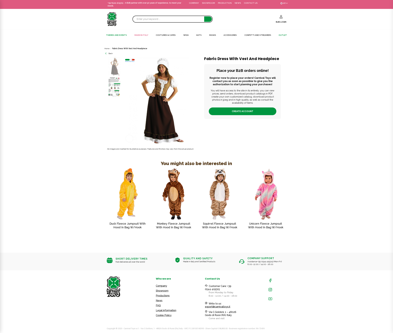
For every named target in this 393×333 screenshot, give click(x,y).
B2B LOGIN (281, 22)
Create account (242, 111)
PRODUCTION (225, 3)
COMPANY (194, 3)
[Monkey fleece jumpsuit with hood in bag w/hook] (173, 194)
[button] (98, 205)
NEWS (238, 3)
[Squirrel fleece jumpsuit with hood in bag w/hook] (219, 194)
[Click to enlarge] (129, 138)
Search (208, 19)
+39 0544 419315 (115, 3)
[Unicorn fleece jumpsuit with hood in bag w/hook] (265, 194)
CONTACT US (250, 3)
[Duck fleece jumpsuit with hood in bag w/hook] (127, 194)
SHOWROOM (208, 3)
